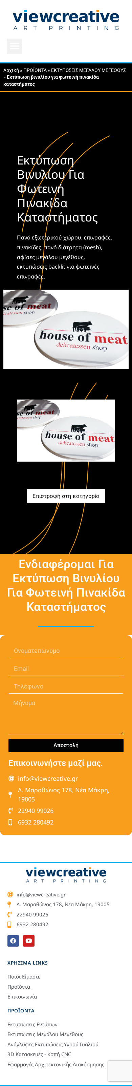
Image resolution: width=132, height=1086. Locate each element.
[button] (14, 46)
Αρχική (11, 70)
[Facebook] (13, 941)
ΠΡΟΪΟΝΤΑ (35, 70)
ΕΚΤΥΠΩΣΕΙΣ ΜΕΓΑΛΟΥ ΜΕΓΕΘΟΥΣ (88, 70)
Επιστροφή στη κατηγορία (66, 495)
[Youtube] (29, 941)
